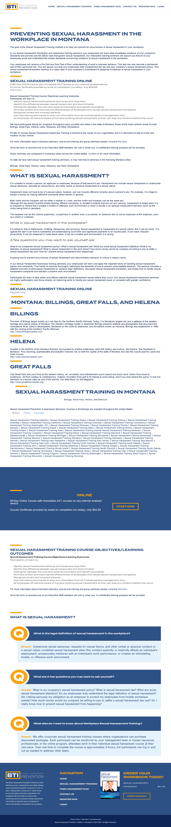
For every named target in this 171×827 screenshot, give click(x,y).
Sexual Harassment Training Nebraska (102, 438)
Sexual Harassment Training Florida (109, 425)
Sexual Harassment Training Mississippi (131, 435)
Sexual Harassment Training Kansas (83, 430)
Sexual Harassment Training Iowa (45, 430)
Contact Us (129, 6)
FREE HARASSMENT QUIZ (74, 789)
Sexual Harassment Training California (41, 422)
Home (51, 6)
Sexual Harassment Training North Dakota (119, 443)
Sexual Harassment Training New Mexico (132, 440)
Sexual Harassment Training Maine (61, 432)
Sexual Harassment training (74, 6)
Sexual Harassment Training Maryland (101, 432)
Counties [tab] (39, 413)
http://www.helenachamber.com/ (26, 356)
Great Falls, (78, 399)
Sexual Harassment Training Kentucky (121, 430)
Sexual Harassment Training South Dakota (139, 448)
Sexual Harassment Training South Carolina (93, 448)
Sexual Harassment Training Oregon (99, 445)
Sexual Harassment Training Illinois (114, 427)
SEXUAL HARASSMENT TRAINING (78, 784)
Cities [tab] (27, 413)
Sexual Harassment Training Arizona (107, 420)
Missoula (102, 399)
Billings (68, 399)
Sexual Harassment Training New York (29, 443)
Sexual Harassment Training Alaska (68, 420)
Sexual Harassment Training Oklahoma (58, 445)
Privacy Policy (75, 819)
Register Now (18, 292)
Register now (147, 6)
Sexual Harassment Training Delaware (69, 425)
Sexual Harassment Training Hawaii (38, 427)
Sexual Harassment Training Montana (62, 438)
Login (63, 804)
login (161, 6)
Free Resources (95, 819)
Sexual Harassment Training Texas (72, 450)
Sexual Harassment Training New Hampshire (42, 440)
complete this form (117, 141)
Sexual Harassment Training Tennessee (32, 450)
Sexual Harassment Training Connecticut (125, 422)
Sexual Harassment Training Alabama (29, 420)
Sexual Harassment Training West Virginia (125, 453)
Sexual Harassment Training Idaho (76, 427)
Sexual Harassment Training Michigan (47, 435)
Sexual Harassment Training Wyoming (64, 456)
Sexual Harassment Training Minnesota (88, 435)
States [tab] (16, 413)
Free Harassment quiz (107, 6)
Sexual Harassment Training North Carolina (73, 443)
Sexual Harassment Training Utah (109, 450)
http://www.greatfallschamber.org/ (27, 382)
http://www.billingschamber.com (26, 331)
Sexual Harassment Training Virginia (39, 453)
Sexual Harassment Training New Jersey (88, 440)
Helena (88, 399)
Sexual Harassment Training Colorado (82, 422)
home (63, 779)
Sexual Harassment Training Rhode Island (47, 448)
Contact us (93, 153)
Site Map (85, 819)
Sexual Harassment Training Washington (80, 453)
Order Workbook (136, 796)
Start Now (16, 90)
